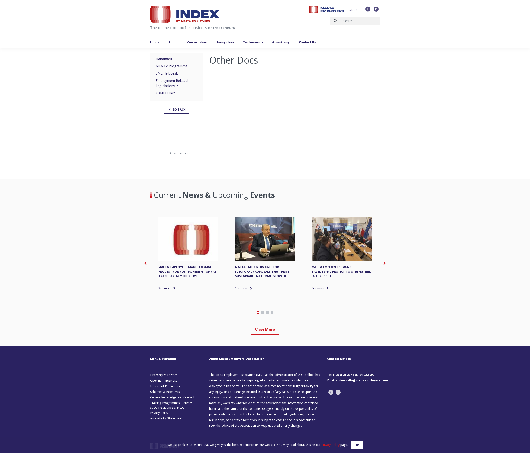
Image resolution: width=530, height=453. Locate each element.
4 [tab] (272, 312)
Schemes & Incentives (165, 392)
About (173, 42)
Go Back (179, 109)
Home (154, 42)
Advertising (281, 42)
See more (165, 288)
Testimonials (253, 42)
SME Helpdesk (167, 73)
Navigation (225, 42)
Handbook (164, 59)
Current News (197, 42)
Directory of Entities (163, 375)
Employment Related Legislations (172, 83)
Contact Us (307, 42)
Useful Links (165, 93)
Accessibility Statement (166, 418)
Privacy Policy (159, 413)
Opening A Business (163, 380)
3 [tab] (267, 312)
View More (265, 329)
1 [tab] (258, 312)
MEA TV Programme (171, 66)
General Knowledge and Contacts (173, 397)
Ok (356, 445)
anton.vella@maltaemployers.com (362, 380)
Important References (165, 386)
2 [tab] (262, 312)
